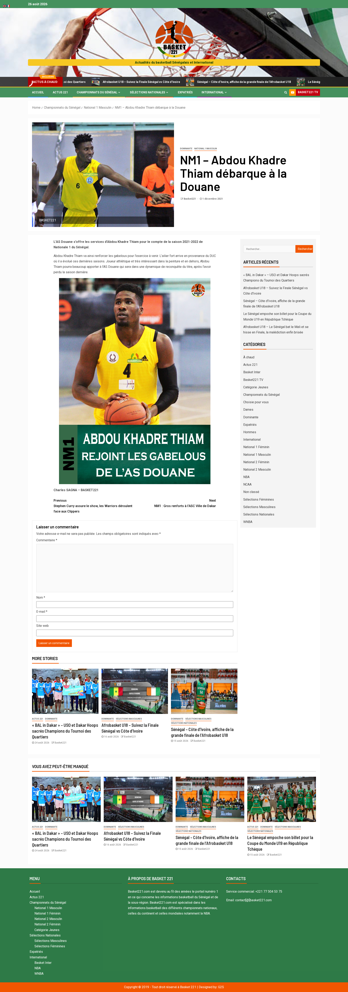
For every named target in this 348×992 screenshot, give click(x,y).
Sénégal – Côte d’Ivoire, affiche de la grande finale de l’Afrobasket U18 (196, 82)
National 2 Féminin (256, 462)
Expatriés (185, 92)
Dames (248, 409)
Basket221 (190, 198)
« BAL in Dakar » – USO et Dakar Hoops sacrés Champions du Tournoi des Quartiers (65, 730)
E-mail (41, 612)
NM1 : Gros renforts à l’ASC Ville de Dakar (185, 503)
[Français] (8, 6)
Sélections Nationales (147, 92)
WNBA (247, 522)
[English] (5, 6)
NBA (246, 477)
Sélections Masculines (129, 719)
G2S (221, 987)
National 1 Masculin (205, 148)
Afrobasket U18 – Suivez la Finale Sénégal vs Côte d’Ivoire (93, 82)
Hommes (249, 432)
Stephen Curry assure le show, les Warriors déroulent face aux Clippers (93, 506)
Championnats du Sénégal (97, 92)
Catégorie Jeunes (255, 387)
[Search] (285, 92)
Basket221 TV (253, 380)
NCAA (247, 484)
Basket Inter (251, 372)
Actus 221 (60, 92)
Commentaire (46, 540)
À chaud (248, 357)
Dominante (186, 148)
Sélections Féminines (258, 499)
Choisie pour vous (256, 402)
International (213, 92)
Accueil (38, 92)
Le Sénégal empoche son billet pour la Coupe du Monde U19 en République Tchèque (280, 843)
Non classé (251, 492)
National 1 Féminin (256, 447)
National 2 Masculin (257, 469)
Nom (40, 597)
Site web (42, 626)
